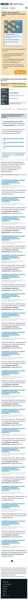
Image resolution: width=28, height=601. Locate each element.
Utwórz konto (5, 8)
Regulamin (5, 586)
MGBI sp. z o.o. (6, 595)
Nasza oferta (6, 581)
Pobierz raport (20, 72)
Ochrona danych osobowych (7, 576)
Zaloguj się (12, 8)
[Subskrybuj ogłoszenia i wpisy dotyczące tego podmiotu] (26, 86)
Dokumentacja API (7, 584)
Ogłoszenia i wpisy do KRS (8, 109)
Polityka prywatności (19, 576)
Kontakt (4, 591)
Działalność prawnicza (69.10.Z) (16, 95)
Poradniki (5, 588)
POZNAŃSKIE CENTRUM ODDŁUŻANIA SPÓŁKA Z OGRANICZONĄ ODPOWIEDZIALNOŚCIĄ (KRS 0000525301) (13, 182)
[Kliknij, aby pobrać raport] (13, 46)
